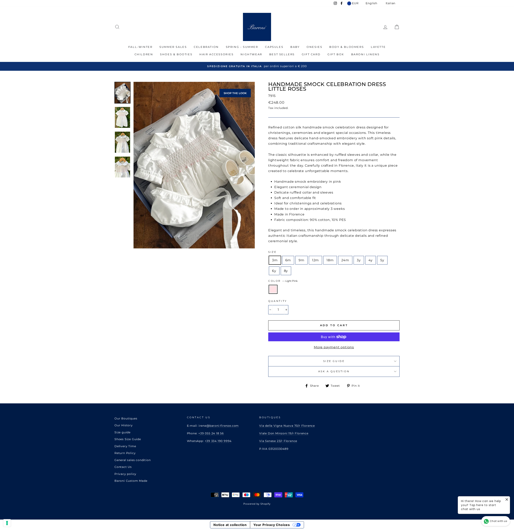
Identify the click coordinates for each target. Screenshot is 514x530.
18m (329, 260)
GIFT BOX (335, 54)
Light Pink (273, 289)
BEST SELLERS (282, 54)
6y (274, 271)
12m (315, 260)
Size (272, 251)
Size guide (122, 432)
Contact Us (123, 466)
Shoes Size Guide (127, 439)
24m (345, 260)
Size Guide (334, 361)
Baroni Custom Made (130, 480)
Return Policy (125, 453)
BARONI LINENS (365, 54)
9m (301, 260)
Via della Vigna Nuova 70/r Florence (287, 425)
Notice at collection (230, 525)
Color (283, 280)
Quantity (277, 300)
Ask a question (334, 371)
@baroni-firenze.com (222, 425)
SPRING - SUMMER (242, 46)
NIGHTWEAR (251, 54)
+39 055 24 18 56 (211, 433)
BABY (295, 46)
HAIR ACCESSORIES (216, 54)
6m (288, 260)
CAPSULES (274, 46)
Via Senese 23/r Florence (278, 441)
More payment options (334, 347)
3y (359, 260)
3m (275, 260)
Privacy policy (125, 474)
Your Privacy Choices (271, 525)
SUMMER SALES (173, 46)
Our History (123, 425)
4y (370, 260)
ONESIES (314, 46)
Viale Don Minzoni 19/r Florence (283, 433)
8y (286, 271)
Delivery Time (125, 446)
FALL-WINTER (140, 46)
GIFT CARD (311, 54)
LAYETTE (378, 46)
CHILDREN (144, 54)
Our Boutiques (125, 418)
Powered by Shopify (256, 503)
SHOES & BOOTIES (176, 54)
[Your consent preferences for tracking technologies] (7, 523)
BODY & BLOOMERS (346, 46)
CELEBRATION (206, 46)
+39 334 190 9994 (218, 441)
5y (382, 260)
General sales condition (132, 460)
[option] (257, 66)
